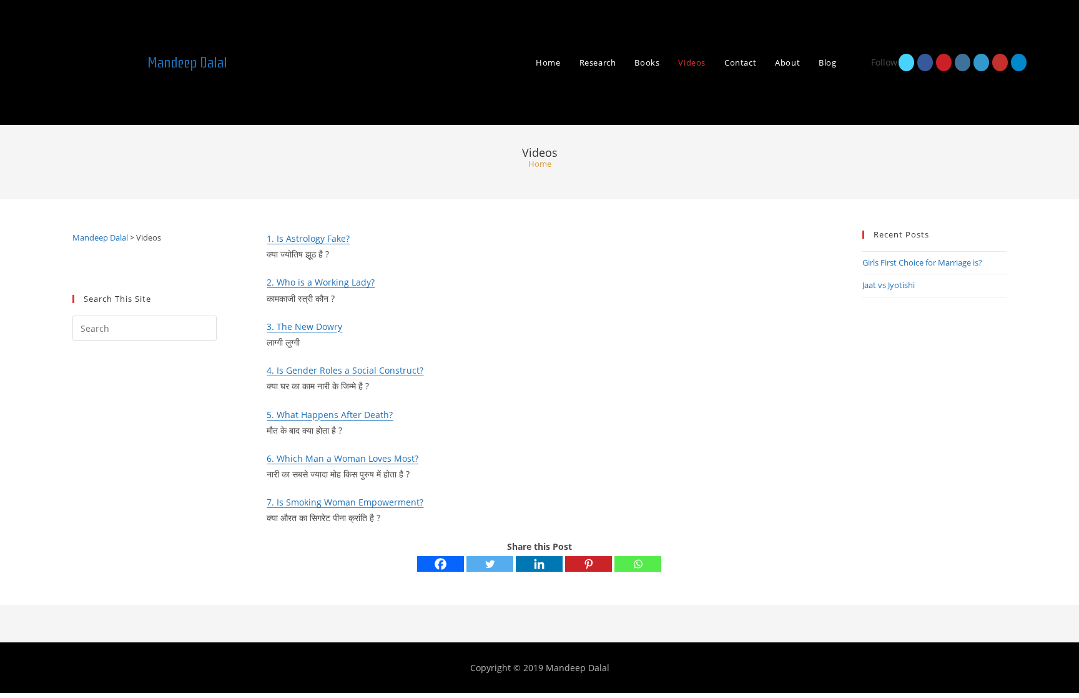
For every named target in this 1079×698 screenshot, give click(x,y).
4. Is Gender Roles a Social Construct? (345, 370)
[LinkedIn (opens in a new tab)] (981, 62)
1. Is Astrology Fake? (308, 238)
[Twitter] (489, 564)
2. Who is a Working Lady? (321, 282)
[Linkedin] (539, 564)
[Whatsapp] (637, 564)
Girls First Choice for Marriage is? (922, 262)
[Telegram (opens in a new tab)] (1019, 62)
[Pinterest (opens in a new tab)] (944, 62)
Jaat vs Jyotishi (888, 285)
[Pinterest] (588, 564)
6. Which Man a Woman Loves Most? (342, 458)
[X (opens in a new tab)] (906, 62)
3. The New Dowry (304, 326)
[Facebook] (440, 564)
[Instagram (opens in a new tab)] (962, 62)
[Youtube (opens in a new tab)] (1000, 62)
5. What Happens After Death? (330, 415)
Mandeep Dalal (187, 62)
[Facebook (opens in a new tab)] (925, 62)
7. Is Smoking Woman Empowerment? (345, 502)
